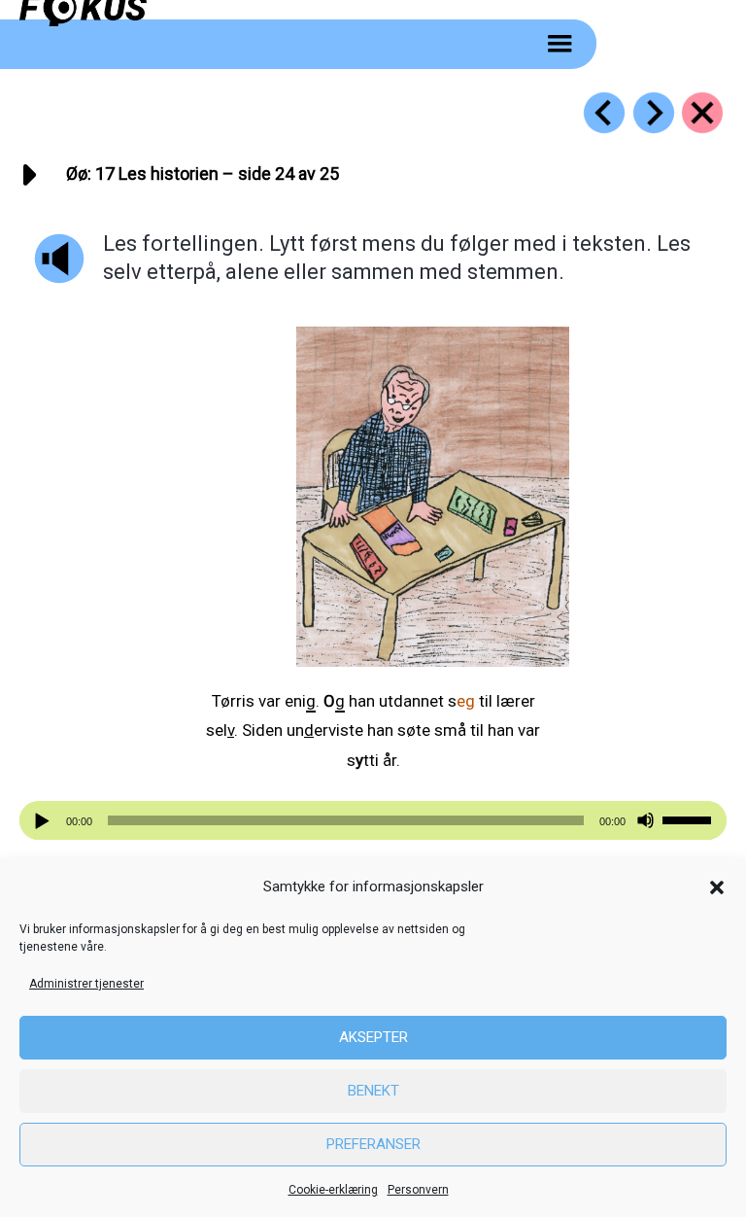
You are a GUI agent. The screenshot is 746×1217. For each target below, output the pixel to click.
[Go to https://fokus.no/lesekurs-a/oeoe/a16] (604, 112)
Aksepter (373, 1037)
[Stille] (645, 821)
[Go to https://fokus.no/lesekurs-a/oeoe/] (702, 112)
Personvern (418, 1190)
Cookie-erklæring (333, 1190)
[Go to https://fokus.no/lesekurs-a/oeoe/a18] (653, 112)
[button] (717, 887)
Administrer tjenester (86, 984)
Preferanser (373, 1144)
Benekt (373, 1090)
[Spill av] (44, 821)
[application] (373, 820)
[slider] (689, 818)
